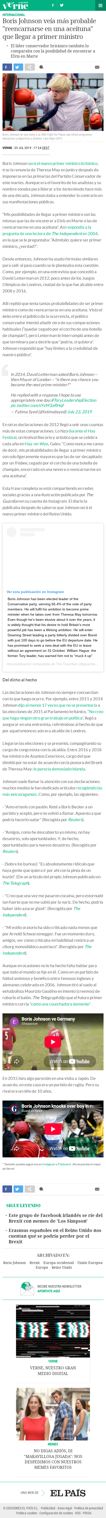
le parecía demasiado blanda (59, 769)
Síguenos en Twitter (61, 4)
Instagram (48, 1164)
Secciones (100, 5)
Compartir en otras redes (30, 67)
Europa (42, 1267)
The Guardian (67, 664)
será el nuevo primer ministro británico (62, 163)
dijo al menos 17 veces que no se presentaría (57, 705)
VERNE (53, 1361)
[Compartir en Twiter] (18, 67)
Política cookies (26, 1513)
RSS (78, 1513)
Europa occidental (58, 1263)
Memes (53, 1444)
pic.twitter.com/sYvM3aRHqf (37, 405)
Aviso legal (64, 1508)
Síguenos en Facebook (53, 4)
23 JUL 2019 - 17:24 (32, 148)
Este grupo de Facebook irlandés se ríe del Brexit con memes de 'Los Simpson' (56, 1218)
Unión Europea (90, 1263)
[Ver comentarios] (42, 67)
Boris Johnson (14, 1263)
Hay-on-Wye (36, 443)
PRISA (87, 1513)
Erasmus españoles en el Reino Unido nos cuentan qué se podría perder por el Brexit (55, 1236)
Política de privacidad (88, 1508)
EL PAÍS (68, 1493)
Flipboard (64, 1164)
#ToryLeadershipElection (73, 400)
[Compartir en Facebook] (7, 67)
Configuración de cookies (56, 1513)
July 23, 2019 (79, 411)
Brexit (35, 1263)
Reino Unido (62, 1267)
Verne (15, 5)
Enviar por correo (97, 67)
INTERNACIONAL (13, 14)
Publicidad (48, 1508)
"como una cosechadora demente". (60, 1004)
